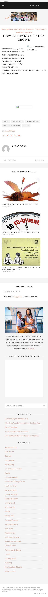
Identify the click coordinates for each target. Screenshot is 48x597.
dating (6, 121)
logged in (18, 296)
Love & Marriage (11, 494)
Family (7, 473)
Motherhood (10, 503)
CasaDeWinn (9, 131)
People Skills (41, 29)
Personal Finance (11, 520)
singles (26, 126)
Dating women (32, 121)
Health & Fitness (11, 486)
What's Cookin (10, 571)
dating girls (17, 121)
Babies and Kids (11, 447)
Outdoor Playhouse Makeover (16, 419)
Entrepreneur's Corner (11, 29)
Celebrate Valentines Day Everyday (20, 204)
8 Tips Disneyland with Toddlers (17, 431)
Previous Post (11, 160)
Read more (31, 349)
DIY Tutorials (9, 460)
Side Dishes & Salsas (12, 537)
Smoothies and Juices (13, 541)
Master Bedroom (11, 499)
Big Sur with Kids (11, 427)
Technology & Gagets (13, 550)
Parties (7, 511)
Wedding (8, 563)
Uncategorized (10, 558)
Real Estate (9, 528)
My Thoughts (28, 29)
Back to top (39, 593)
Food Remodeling (11, 477)
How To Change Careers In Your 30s (20, 232)
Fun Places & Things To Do (15, 481)
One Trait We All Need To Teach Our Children (22, 436)
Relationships (10, 533)
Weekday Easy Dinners (13, 567)
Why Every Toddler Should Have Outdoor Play (22, 423)
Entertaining (9, 464)
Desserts (8, 456)
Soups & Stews (10, 545)
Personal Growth (24, 32)
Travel (7, 554)
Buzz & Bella (9, 452)
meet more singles (11, 126)
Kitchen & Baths (11, 490)
